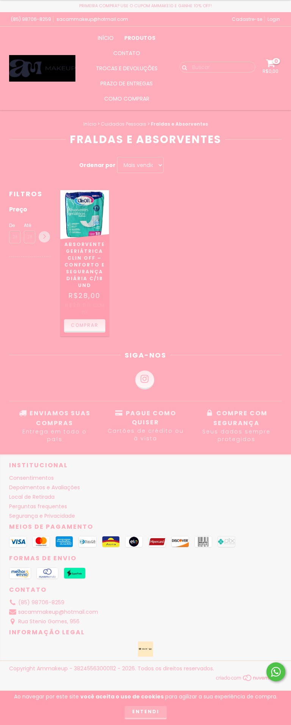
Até (27, 225)
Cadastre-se (247, 19)
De (12, 225)
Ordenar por (97, 165)
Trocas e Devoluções (127, 68)
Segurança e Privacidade (42, 516)
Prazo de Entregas (126, 83)
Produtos (139, 38)
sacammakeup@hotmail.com (92, 19)
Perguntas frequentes (38, 506)
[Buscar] (183, 67)
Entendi (145, 711)
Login (274, 19)
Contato (126, 53)
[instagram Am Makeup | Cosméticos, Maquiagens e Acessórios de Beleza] (144, 379)
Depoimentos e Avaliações (44, 487)
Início (106, 38)
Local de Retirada (32, 497)
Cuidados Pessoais (123, 124)
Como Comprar (126, 98)
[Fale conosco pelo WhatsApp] (275, 671)
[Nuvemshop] (249, 679)
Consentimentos (31, 478)
